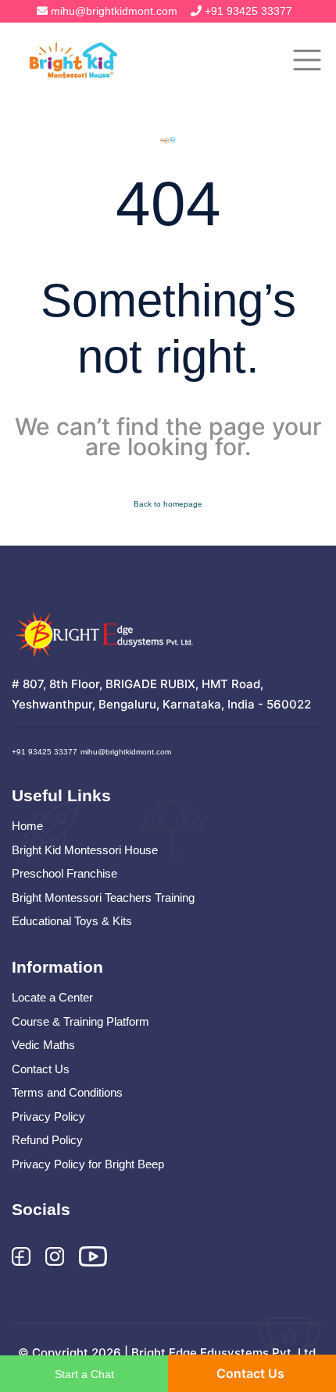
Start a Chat (84, 1374)
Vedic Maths (43, 1044)
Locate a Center (52, 997)
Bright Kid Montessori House (85, 850)
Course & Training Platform (80, 1021)
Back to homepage (168, 504)
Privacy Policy (48, 1116)
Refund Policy (47, 1139)
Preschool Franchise (64, 873)
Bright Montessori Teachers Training (103, 897)
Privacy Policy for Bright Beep (88, 1164)
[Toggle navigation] (307, 60)
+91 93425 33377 (248, 11)
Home (27, 825)
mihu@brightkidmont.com (114, 11)
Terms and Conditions (67, 1092)
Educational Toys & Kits (72, 920)
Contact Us (41, 1069)
